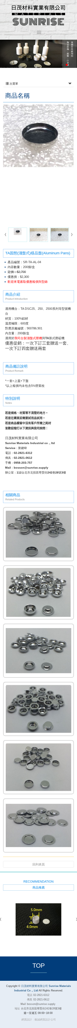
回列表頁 (38, 864)
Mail (23, 1004)
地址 (17, 1008)
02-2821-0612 (41, 999)
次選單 (13, 83)
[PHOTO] (38, 164)
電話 (29, 995)
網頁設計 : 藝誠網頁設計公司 (38, 1019)
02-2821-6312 (41, 995)
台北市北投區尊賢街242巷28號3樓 (41, 1008)
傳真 (29, 999)
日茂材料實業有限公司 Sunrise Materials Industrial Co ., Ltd (38, 15)
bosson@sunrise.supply (41, 1004)
